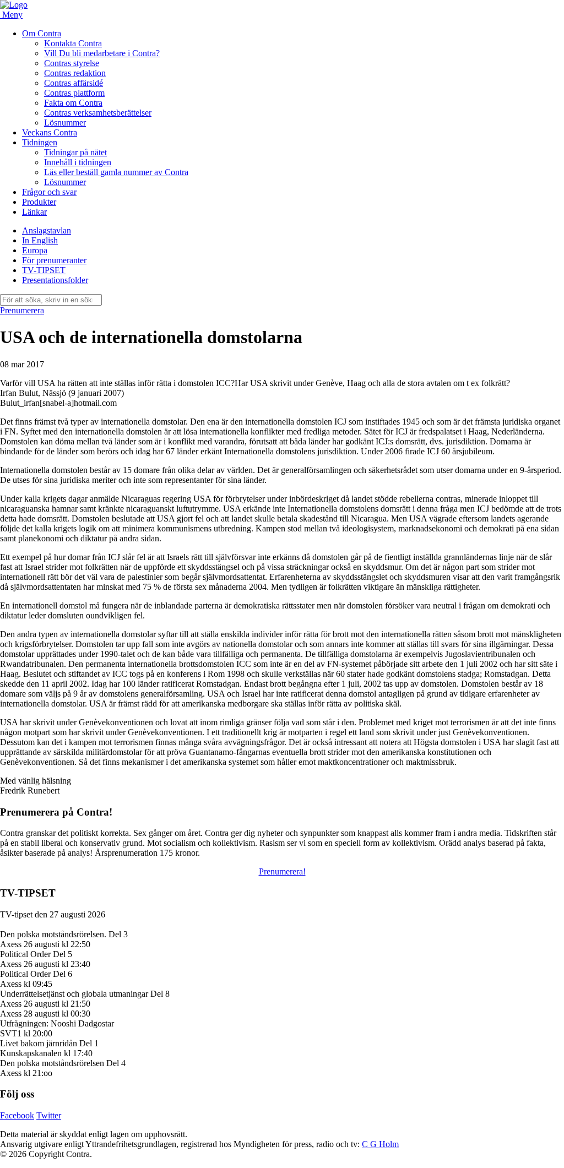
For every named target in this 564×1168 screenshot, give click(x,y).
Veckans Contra (49, 132)
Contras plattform (74, 92)
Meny (12, 14)
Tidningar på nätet (75, 152)
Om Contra (41, 33)
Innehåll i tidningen (77, 162)
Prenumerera (22, 310)
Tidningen (39, 142)
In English (40, 240)
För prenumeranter (54, 260)
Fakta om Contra (73, 102)
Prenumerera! (282, 871)
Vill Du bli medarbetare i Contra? (102, 53)
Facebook (17, 1115)
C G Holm (380, 1144)
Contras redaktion (75, 73)
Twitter (48, 1115)
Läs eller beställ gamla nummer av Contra (116, 172)
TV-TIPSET (44, 270)
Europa (34, 250)
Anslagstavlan (46, 230)
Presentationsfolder (55, 280)
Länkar (34, 211)
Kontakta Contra (73, 43)
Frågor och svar (49, 192)
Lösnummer (65, 122)
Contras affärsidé (73, 83)
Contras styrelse (71, 63)
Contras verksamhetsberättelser (97, 112)
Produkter (39, 202)
